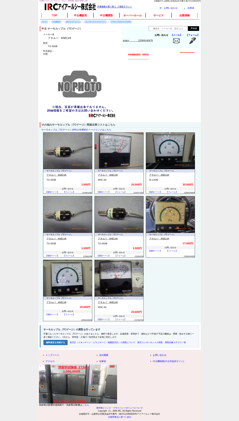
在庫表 (189, 8)
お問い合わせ (159, 355)
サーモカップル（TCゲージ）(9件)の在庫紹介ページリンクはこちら (76, 129)
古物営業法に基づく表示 (119, 417)
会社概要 (103, 355)
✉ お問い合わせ (169, 8)
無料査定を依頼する (55, 342)
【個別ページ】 (52, 192)
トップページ (52, 355)
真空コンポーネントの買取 (150, 342)
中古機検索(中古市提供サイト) (168, 361)
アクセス (50, 361)
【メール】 (176, 35)
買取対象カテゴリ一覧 (175, 342)
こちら (85, 405)
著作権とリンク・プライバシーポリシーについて (119, 408)
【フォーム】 (192, 35)
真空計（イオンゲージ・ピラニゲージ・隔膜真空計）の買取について (102, 342)
